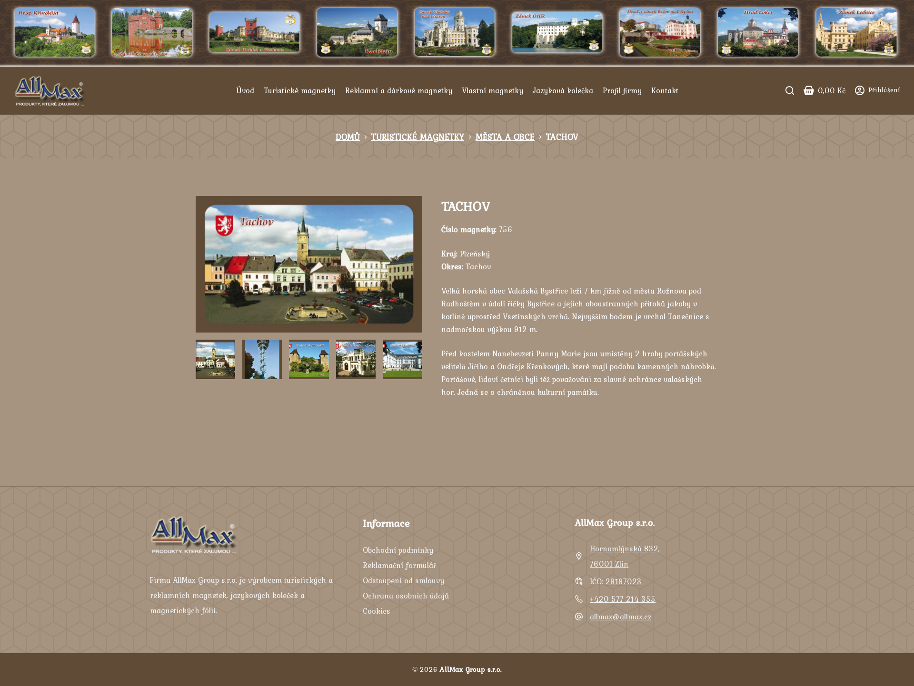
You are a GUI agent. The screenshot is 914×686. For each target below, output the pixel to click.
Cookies (376, 611)
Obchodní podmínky (398, 550)
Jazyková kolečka (563, 90)
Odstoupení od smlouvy (403, 580)
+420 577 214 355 (623, 599)
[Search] (789, 90)
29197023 (624, 581)
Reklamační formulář (399, 565)
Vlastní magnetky (492, 90)
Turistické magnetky (300, 90)
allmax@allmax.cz (620, 616)
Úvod (245, 90)
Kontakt (664, 90)
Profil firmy (622, 90)
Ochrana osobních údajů (406, 595)
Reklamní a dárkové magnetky (398, 90)
